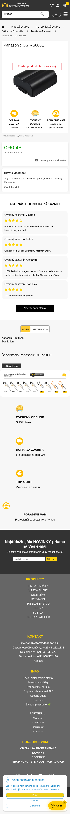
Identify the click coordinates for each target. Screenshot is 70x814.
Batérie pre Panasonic (41, 31)
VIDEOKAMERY (38, 590)
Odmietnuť (35, 805)
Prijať (35, 795)
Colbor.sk (37, 718)
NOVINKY (38, 752)
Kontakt (38, 660)
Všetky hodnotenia (35, 308)
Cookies (38, 700)
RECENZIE (38, 757)
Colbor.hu (38, 731)
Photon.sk (38, 727)
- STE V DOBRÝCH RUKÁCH (38, 761)
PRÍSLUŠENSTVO (20, 27)
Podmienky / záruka (38, 687)
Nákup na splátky (38, 682)
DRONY (38, 608)
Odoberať (51, 559)
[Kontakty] (52, 5)
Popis (25, 329)
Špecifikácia (40, 329)
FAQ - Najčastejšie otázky (38, 678)
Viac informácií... (12, 187)
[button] (65, 802)
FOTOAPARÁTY (38, 586)
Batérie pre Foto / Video (13, 31)
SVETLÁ (38, 612)
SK (55, 14)
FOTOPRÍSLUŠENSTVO (48, 27)
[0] (64, 5)
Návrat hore (12, 366)
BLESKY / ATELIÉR (38, 617)
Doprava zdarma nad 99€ (38, 691)
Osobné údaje (38, 695)
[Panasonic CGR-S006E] (35, 80)
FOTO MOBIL (38, 599)
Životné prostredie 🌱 (38, 704)
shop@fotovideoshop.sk (42, 643)
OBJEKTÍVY (38, 594)
